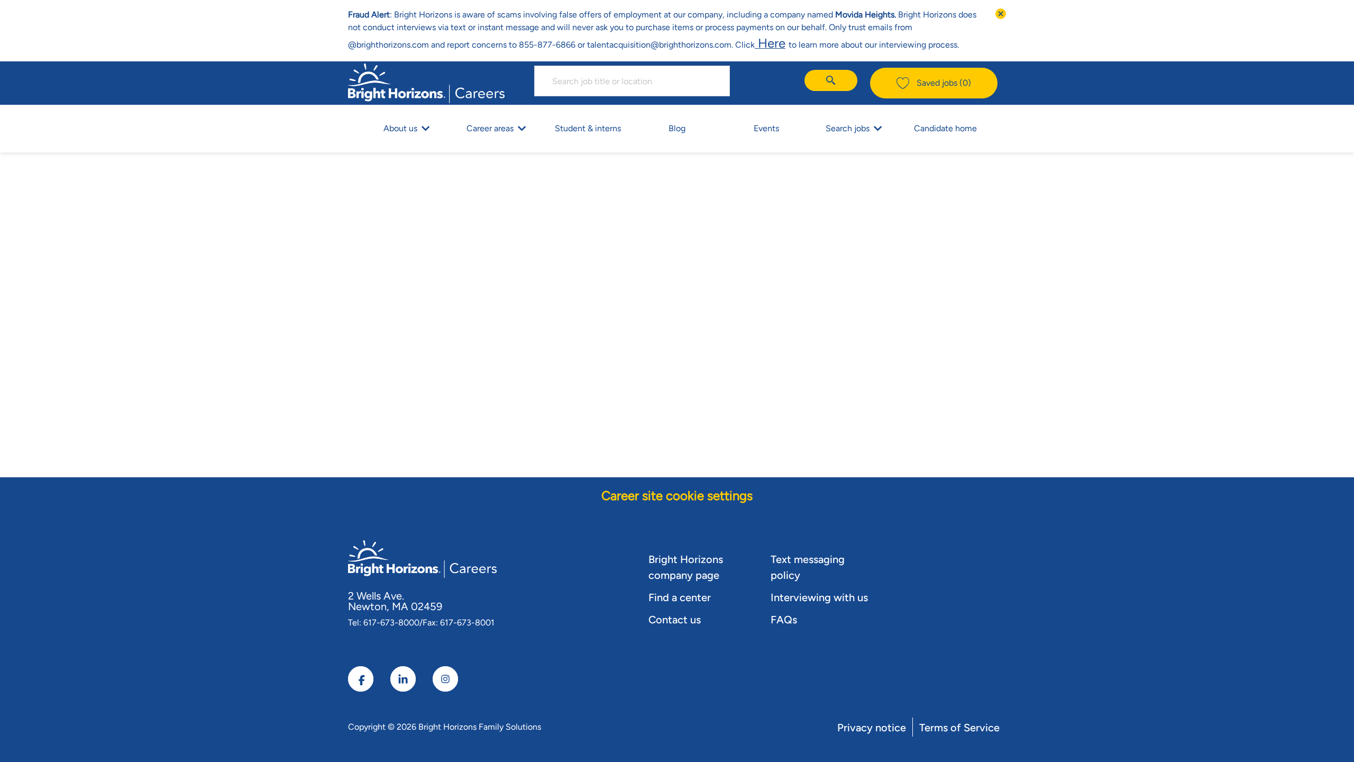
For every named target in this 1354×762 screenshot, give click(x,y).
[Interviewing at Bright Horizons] (787, 43)
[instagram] (445, 679)
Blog (677, 128)
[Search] (830, 80)
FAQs (784, 619)
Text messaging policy (808, 567)
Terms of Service (959, 727)
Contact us (674, 619)
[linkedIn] (403, 679)
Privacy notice (871, 727)
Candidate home (945, 128)
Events (766, 128)
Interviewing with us (819, 597)
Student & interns (588, 128)
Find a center (679, 597)
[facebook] (360, 679)
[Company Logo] (426, 81)
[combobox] (632, 81)
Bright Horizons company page (685, 567)
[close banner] (1000, 13)
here (770, 43)
